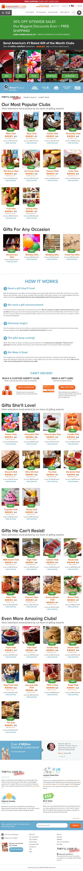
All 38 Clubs (51, 76)
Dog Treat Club (11, 685)
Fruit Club (11, 208)
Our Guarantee (41, 12)
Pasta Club (11, 647)
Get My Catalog (16, 849)
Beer (20, 76)
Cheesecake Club (52, 434)
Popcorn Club (31, 597)
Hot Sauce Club (11, 171)
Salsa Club (11, 597)
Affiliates (59, 839)
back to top (76, 818)
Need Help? (64, 12)
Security (59, 837)
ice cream (59, 784)
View (10, 130)
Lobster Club (52, 559)
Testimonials (33, 842)
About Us (32, 834)
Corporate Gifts (53, 12)
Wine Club (11, 133)
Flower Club (11, 434)
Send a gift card (66, 387)
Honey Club (31, 509)
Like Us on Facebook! (11, 834)
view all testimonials (18, 751)
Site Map (59, 844)
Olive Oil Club (31, 472)
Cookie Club (52, 647)
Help (30, 852)
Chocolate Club (73, 133)
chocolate (46, 784)
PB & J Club (52, 685)
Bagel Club (73, 685)
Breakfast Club (73, 472)
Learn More (12, 90)
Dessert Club (11, 472)
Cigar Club (32, 559)
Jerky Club (73, 171)
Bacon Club (73, 597)
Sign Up (75, 825)
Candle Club (73, 434)
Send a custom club (26, 387)
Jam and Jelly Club (31, 686)
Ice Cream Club (31, 171)
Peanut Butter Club (52, 598)
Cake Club (32, 647)
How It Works (30, 12)
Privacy (59, 834)
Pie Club (11, 722)
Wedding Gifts (52, 254)
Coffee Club (52, 133)
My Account (56, 6)
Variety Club (69, 76)
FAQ (30, 849)
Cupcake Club (11, 509)
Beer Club (31, 133)
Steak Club (73, 559)
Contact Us (32, 847)
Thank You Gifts (72, 254)
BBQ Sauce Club (11, 559)
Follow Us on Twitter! (11, 838)
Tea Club (52, 472)
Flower (34, 76)
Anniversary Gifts (12, 255)
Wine (7, 76)
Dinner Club (73, 647)
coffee (71, 784)
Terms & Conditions (63, 842)
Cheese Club (52, 171)
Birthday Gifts (32, 254)
